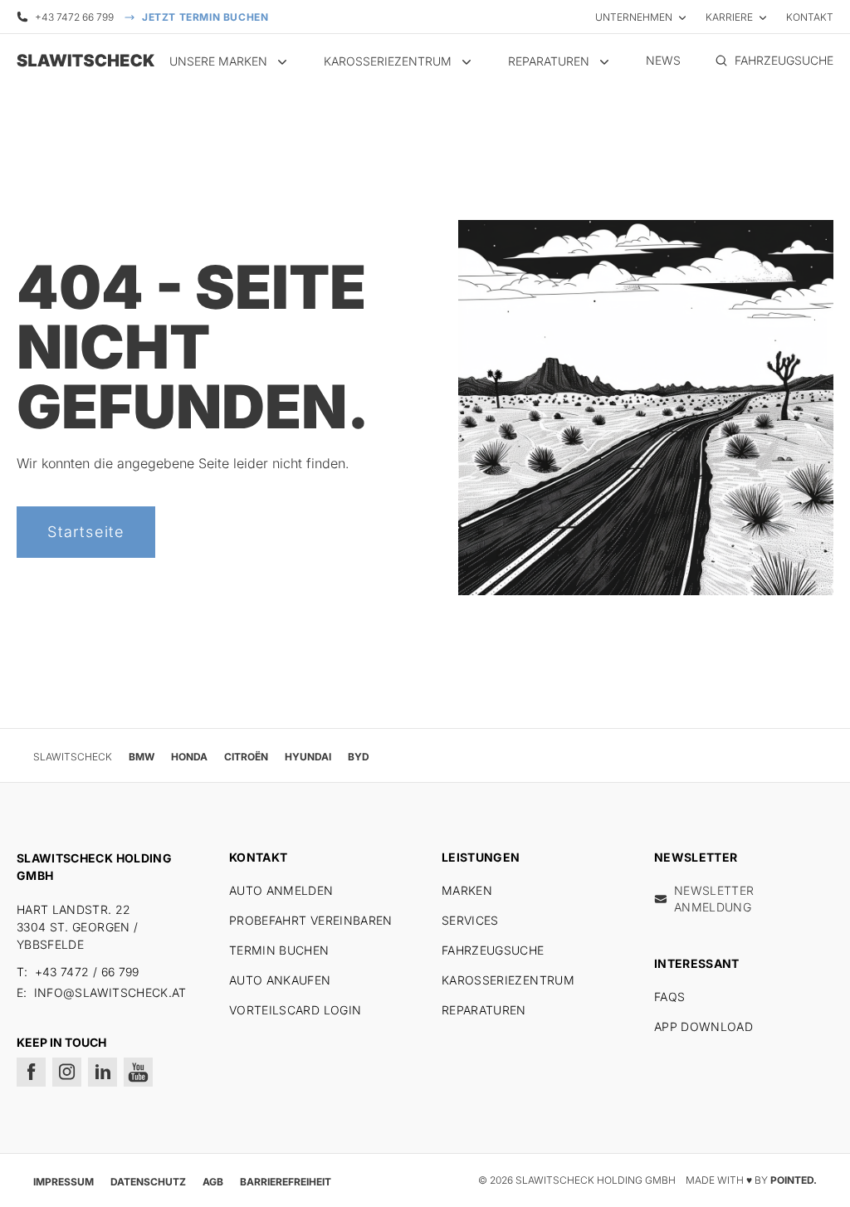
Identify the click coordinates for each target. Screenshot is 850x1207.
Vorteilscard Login (295, 1010)
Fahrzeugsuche (493, 950)
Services (470, 920)
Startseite (86, 531)
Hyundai (308, 756)
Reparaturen (484, 1010)
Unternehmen (633, 17)
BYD (358, 756)
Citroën (246, 756)
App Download (703, 1026)
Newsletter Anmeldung (714, 898)
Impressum (63, 1181)
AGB (213, 1181)
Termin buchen (279, 950)
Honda (189, 756)
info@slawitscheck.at (110, 992)
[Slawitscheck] (83, 60)
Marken (467, 890)
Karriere (729, 17)
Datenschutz (148, 1181)
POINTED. (793, 1180)
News (663, 60)
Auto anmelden (281, 890)
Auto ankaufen (280, 980)
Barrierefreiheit (285, 1181)
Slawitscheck (72, 756)
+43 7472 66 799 (74, 17)
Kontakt (809, 17)
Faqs (669, 997)
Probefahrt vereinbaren (311, 920)
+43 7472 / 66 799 (87, 972)
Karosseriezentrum (508, 980)
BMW (141, 756)
